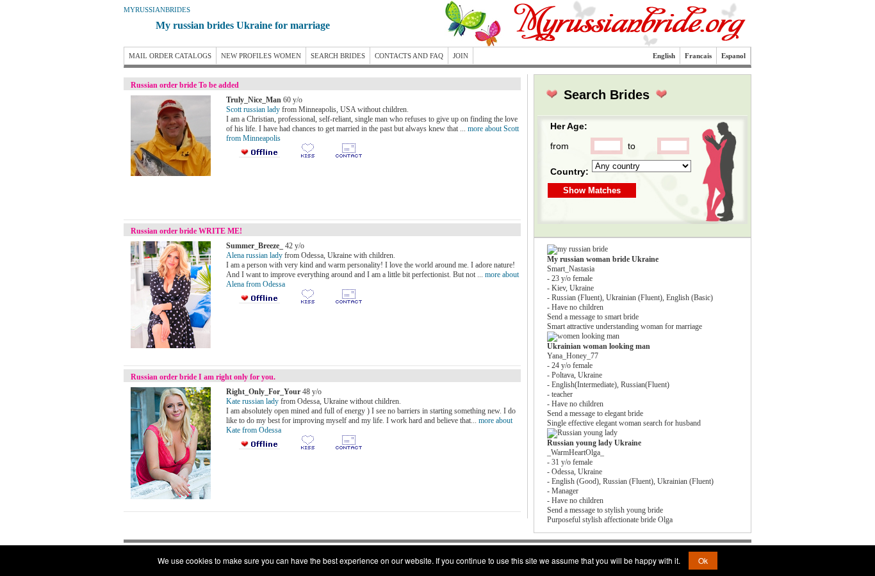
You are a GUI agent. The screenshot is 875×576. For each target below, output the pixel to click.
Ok (703, 560)
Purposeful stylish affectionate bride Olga (610, 519)
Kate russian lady (252, 401)
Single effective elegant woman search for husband (624, 423)
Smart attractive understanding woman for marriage (624, 326)
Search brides (338, 56)
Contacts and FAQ (409, 56)
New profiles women (261, 56)
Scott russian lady (253, 109)
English (664, 56)
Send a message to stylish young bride (605, 510)
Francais (698, 56)
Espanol (733, 56)
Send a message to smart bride (593, 316)
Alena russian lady (254, 255)
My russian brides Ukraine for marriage (243, 25)
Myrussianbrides (157, 9)
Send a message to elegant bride (595, 413)
